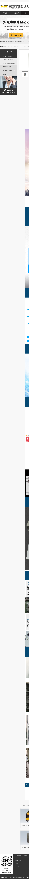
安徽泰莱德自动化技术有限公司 (13, 46)
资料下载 (17, 866)
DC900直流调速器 (10, 41)
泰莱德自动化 (15, 13)
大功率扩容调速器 (7, 70)
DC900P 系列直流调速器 (8, 63)
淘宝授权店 (17, 865)
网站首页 (5, 13)
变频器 (4, 74)
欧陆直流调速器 (18, 41)
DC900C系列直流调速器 (8, 59)
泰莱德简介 (17, 863)
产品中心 (23, 46)
